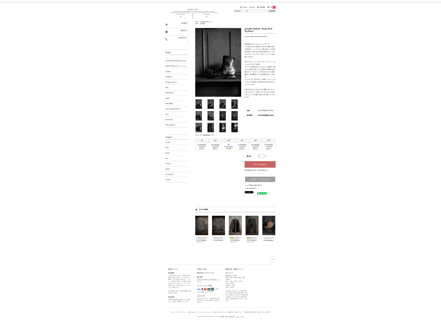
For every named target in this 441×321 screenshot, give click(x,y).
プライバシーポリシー (204, 312)
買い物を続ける (252, 188)
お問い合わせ (192, 312)
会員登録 (262, 7)
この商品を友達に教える (254, 185)
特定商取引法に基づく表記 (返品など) (256, 170)
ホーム (173, 312)
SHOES (203, 23)
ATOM (268, 312)
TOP (196, 22)
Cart (272, 7)
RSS (264, 312)
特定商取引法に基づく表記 (253, 312)
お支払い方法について (219, 312)
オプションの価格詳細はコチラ (205, 135)
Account (244, 7)
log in (253, 7)
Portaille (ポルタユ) (205, 22)
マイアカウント (181, 312)
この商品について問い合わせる (260, 179)
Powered (219, 316)
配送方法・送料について (235, 312)
